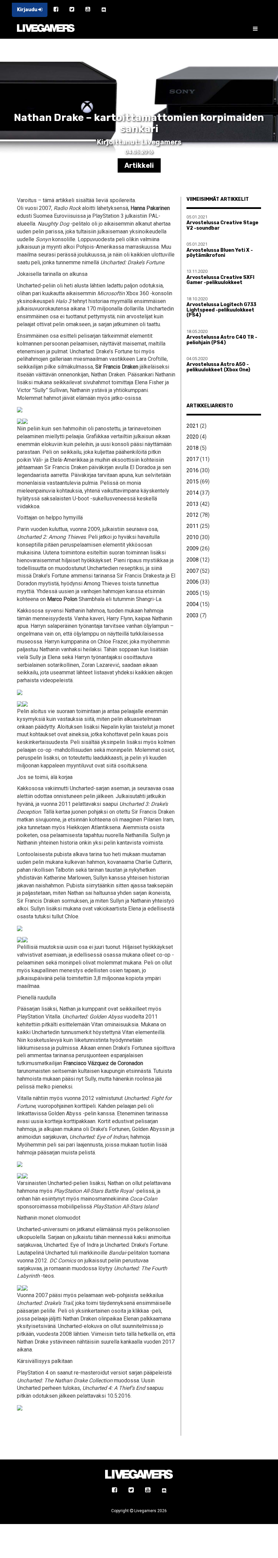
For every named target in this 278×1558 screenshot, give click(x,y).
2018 (192, 448)
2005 (192, 593)
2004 (192, 604)
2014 (192, 493)
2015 (192, 481)
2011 (192, 526)
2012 (192, 515)
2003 (192, 615)
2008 (192, 559)
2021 (192, 426)
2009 (192, 548)
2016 (192, 470)
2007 (192, 571)
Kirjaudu (27, 10)
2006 (192, 582)
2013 (192, 504)
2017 (192, 459)
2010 (192, 537)
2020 (192, 436)
